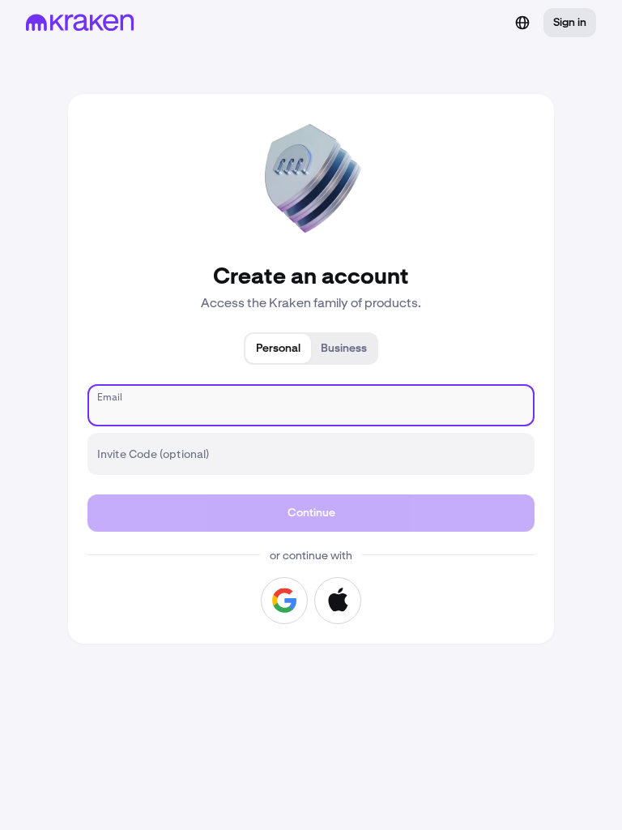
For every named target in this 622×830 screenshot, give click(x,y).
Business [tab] (344, 348)
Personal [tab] (278, 348)
